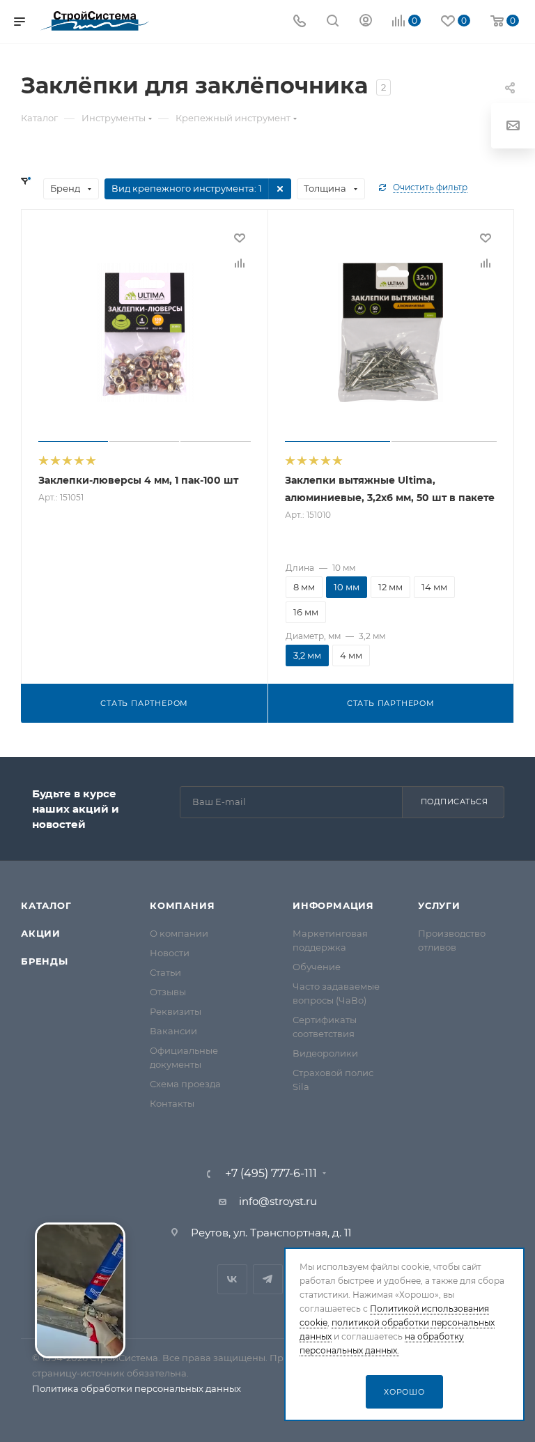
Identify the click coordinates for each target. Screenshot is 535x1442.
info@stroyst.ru (278, 1201)
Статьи (165, 972)
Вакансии (173, 1030)
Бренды (44, 961)
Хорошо (404, 1392)
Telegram (268, 1279)
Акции (41, 933)
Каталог (46, 905)
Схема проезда (185, 1083)
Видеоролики (325, 1053)
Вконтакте (232, 1279)
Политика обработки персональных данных (136, 1388)
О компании (179, 933)
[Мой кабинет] (365, 22)
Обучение (317, 966)
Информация (333, 905)
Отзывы (168, 991)
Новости (169, 952)
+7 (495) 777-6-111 (271, 1173)
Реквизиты (175, 1011)
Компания (182, 905)
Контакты (172, 1103)
